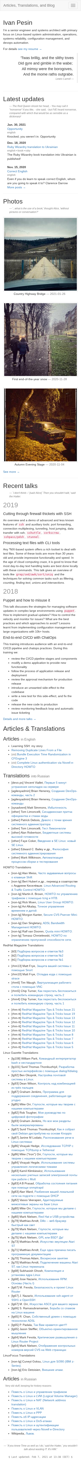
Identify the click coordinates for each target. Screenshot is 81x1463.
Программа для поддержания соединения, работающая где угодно (41, 1096)
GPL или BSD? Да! (50, 1237)
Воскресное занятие (54, 1258)
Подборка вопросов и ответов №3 (40, 951)
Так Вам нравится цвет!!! (50, 1325)
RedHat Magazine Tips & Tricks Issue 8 (47, 1034)
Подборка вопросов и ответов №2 (40, 955)
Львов (30, 1433)
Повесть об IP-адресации (28, 1416)
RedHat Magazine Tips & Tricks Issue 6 (47, 1043)
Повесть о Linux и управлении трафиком (39, 1392)
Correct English (17, 171)
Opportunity (15, 128)
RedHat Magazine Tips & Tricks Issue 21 (48, 1009)
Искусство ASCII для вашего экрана (53, 1304)
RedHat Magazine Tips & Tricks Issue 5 (47, 1047)
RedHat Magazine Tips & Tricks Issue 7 (47, 1038)
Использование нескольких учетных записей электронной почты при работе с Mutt (44, 1175)
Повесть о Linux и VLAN (27, 1408)
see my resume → (30, 49)
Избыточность (57, 807)
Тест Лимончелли (54, 828)
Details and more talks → (19, 719)
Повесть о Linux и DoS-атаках (31, 1421)
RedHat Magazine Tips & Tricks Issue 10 (48, 1030)
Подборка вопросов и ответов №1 (40, 959)
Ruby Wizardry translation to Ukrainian (32, 147)
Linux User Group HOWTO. (56, 902)
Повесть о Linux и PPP (26, 1412)
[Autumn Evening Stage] (40, 424)
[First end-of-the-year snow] (40, 339)
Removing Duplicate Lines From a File (36, 750)
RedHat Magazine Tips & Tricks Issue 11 (48, 1026)
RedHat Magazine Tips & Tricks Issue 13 (48, 1018)
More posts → (16, 187)
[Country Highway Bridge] (40, 254)
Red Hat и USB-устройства (56, 1216)
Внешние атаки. (53, 1369)
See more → (11, 471)
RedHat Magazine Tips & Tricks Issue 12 (48, 1022)
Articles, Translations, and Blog (29, 5)
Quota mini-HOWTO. (59, 931)
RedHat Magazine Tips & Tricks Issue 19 (48, 1013)
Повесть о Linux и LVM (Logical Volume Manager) (44, 1396)
